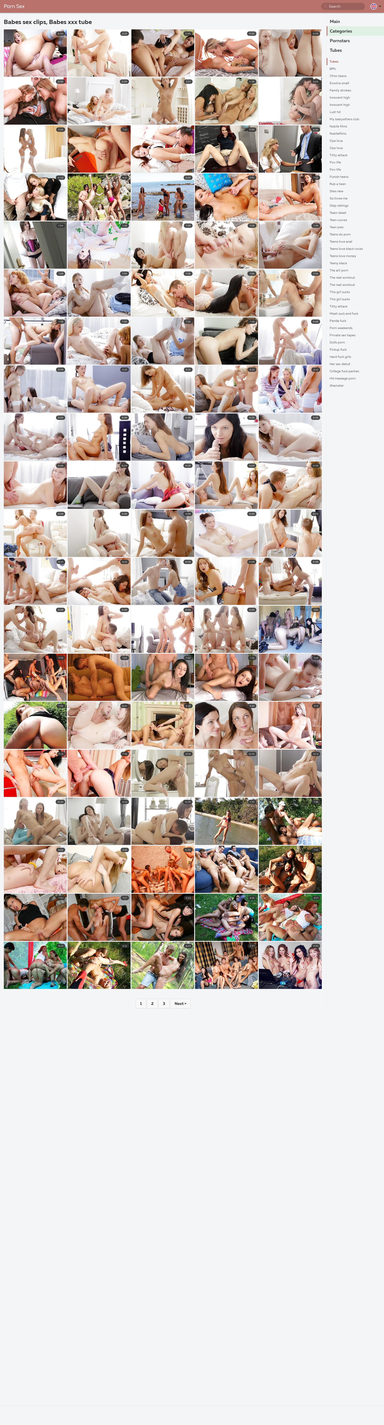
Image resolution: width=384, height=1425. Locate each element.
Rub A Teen (338, 184)
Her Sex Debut (340, 364)
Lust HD (335, 112)
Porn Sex (14, 6)
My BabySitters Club (344, 119)
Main (335, 22)
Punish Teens (339, 177)
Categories (341, 31)
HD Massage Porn (343, 378)
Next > (180, 1004)
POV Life (335, 162)
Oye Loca (336, 141)
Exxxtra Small (339, 83)
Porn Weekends (341, 328)
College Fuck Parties (344, 371)
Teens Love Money (343, 256)
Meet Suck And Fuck (344, 313)
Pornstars (340, 41)
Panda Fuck (338, 321)
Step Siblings (339, 205)
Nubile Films (338, 126)
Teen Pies (336, 227)
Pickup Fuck (338, 349)
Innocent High (340, 97)
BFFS (333, 69)
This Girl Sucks (340, 292)
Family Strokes (340, 90)
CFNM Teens (338, 76)
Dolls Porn (337, 342)
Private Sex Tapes (342, 335)
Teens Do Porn (340, 234)
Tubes (336, 50)
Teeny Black (338, 263)
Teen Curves (338, 220)
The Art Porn (339, 270)
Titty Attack (338, 155)
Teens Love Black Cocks (346, 249)
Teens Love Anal (341, 241)
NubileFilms (338, 133)
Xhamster (337, 385)
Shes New (336, 191)
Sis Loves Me (339, 198)
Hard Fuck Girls (340, 357)
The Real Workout (342, 277)
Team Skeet (338, 213)
